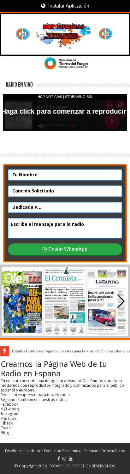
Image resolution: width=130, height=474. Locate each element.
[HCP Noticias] (65, 34)
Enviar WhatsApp (67, 249)
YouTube (8, 418)
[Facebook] (59, 458)
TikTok (7, 423)
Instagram (10, 413)
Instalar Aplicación (68, 6)
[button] (121, 301)
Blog (5, 432)
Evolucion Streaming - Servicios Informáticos (84, 450)
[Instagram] (64, 458)
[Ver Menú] (8, 28)
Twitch (7, 427)
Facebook (9, 404)
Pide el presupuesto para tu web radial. (36, 394)
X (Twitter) (10, 409)
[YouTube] (70, 458)
